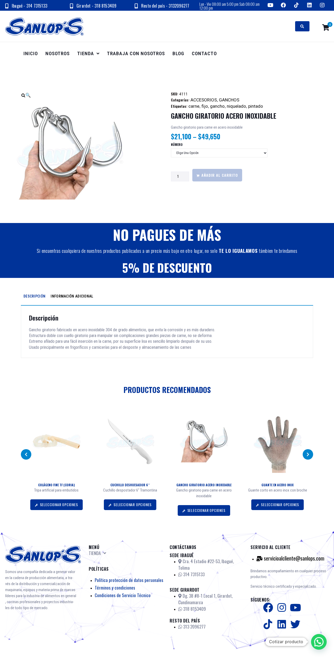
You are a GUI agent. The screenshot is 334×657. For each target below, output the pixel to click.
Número (177, 144)
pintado (255, 106)
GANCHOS (229, 99)
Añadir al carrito (219, 175)
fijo (204, 106)
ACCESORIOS (203, 99)
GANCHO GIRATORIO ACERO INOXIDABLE (203, 485)
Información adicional (72, 296)
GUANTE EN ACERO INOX (277, 485)
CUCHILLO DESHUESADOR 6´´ (130, 485)
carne (193, 106)
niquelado (236, 106)
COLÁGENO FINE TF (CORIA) (56, 485)
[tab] (34, 296)
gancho (217, 106)
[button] (26, 454)
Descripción (34, 296)
